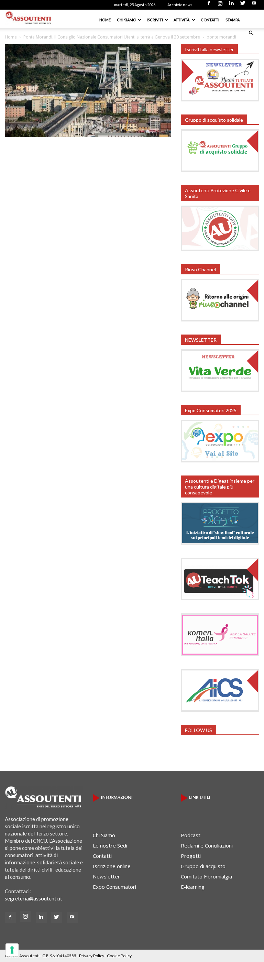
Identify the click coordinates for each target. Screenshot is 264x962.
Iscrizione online (112, 866)
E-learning (193, 886)
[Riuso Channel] (220, 319)
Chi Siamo (126, 20)
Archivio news (179, 4)
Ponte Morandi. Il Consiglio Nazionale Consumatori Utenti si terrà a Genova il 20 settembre (111, 37)
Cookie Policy (119, 955)
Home (105, 20)
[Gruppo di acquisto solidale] (220, 169)
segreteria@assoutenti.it (33, 898)
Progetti (191, 855)
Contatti (210, 20)
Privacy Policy (91, 955)
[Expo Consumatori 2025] (220, 460)
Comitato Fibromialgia (206, 876)
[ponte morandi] (88, 135)
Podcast (190, 835)
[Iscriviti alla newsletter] (220, 99)
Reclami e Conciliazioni (207, 845)
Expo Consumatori (114, 886)
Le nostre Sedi (110, 845)
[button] (251, 33)
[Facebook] (209, 5)
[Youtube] (254, 5)
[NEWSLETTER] (220, 389)
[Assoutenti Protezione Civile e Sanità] (220, 248)
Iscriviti (155, 20)
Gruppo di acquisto (203, 866)
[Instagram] (220, 5)
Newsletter (106, 876)
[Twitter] (243, 5)
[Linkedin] (231, 5)
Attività (182, 20)
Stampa (233, 20)
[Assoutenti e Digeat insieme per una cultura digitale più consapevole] (220, 542)
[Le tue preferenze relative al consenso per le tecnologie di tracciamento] (12, 949)
